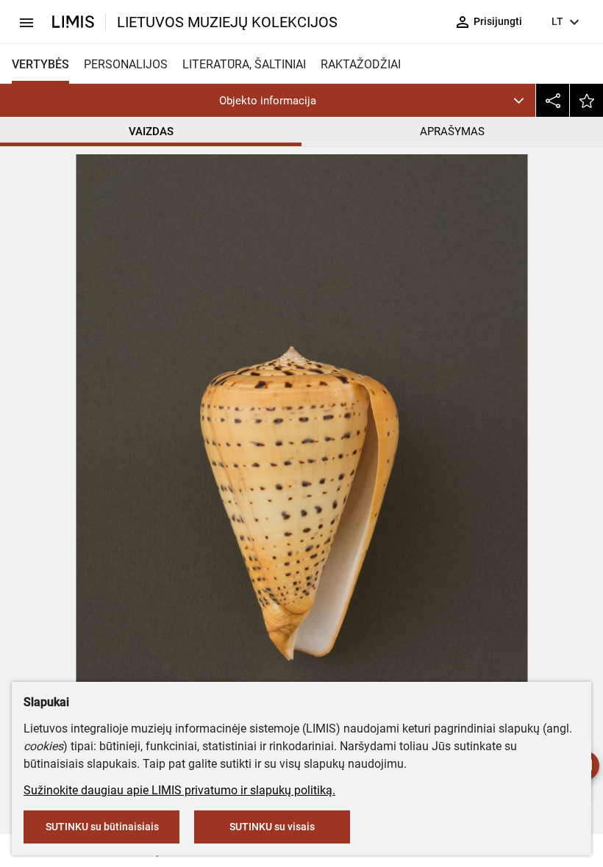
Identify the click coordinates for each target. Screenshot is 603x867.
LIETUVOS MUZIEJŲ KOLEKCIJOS (227, 22)
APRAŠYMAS (452, 131)
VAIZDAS (151, 131)
